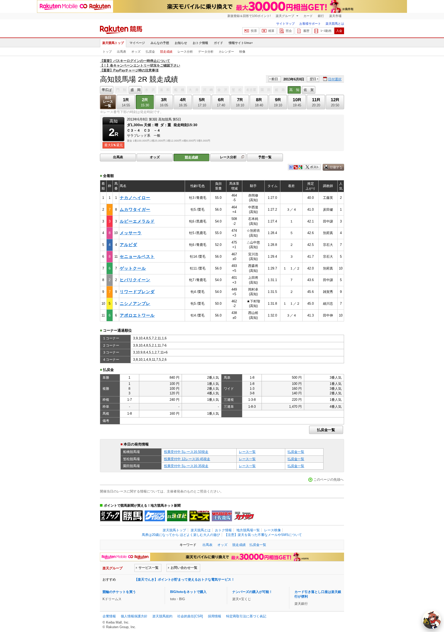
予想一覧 (265, 157)
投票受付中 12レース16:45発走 (187, 459)
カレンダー (226, 51)
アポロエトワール (137, 315)
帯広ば (107, 90)
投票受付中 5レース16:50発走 (186, 452)
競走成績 (166, 51)
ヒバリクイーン (135, 280)
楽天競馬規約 (162, 616)
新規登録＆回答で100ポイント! (249, 16)
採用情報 (214, 616)
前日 (274, 79)
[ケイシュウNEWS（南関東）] (155, 515)
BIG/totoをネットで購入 (188, 592)
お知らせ (181, 43)
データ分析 (206, 51)
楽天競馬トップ (113, 43)
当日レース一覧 (108, 102)
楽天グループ (285, 16)
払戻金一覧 (326, 430)
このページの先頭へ (328, 479)
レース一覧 (247, 452)
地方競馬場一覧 (248, 530)
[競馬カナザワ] (244, 515)
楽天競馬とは (335, 23)
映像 (242, 51)
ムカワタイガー (135, 209)
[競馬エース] (199, 515)
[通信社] (177, 515)
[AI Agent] (431, 619)
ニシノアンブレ (135, 303)
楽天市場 (335, 16)
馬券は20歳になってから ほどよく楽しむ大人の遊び (181, 535)
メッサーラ (131, 233)
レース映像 (272, 530)
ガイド (218, 43)
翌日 (313, 79)
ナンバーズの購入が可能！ (252, 592)
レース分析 (185, 51)
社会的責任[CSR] (190, 616)
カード (308, 16)
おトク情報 (200, 43)
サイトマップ (285, 23)
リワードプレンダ (137, 292)
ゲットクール (133, 268)
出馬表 (121, 51)
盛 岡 (136, 90)
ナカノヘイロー (135, 198)
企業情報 (109, 616)
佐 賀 (309, 90)
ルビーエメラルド (137, 221)
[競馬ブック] (110, 515)
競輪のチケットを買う (119, 592)
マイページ (137, 43)
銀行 (321, 16)
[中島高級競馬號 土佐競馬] (222, 515)
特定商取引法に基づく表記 (246, 616)
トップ (107, 51)
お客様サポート (310, 23)
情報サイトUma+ (241, 43)
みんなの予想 (160, 43)
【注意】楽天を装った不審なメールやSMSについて (263, 535)
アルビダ (128, 245)
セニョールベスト (137, 256)
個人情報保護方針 (134, 616)
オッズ (136, 51)
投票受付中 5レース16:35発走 (186, 466)
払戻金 (150, 51)
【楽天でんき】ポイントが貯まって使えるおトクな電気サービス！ (184, 579)
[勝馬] (132, 515)
